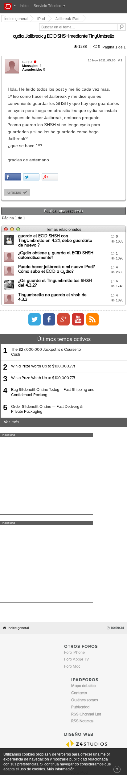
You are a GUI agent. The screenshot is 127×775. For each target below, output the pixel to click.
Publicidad (89, 659)
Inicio (24, 6)
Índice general (18, 502)
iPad (42, 19)
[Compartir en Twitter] (32, 141)
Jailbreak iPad (68, 19)
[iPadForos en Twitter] (86, 281)
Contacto (72, 659)
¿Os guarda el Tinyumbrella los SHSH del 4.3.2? (66, 242)
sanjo (28, 54)
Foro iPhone (74, 526)
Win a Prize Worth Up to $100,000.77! (43, 328)
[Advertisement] (46, 437)
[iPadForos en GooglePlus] (115, 281)
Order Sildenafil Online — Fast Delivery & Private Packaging (47, 371)
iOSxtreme (80, 639)
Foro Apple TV (76, 533)
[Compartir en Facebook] (14, 141)
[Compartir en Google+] (51, 141)
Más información (61, 769)
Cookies (56, 659)
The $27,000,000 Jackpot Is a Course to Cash (46, 313)
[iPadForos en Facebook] (100, 281)
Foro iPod (79, 646)
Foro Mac (72, 540)
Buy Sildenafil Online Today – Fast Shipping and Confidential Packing (52, 354)
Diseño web (108, 659)
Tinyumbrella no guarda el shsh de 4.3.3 (58, 256)
